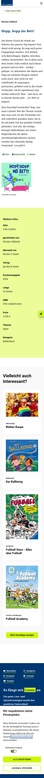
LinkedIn (30, 676)
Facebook (9, 676)
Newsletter (11, 671)
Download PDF (20, 154)
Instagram (30, 671)
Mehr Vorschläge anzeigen (22, 635)
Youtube (10, 681)
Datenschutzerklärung (21, 736)
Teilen (6, 154)
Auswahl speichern (22, 768)
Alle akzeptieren (22, 759)
